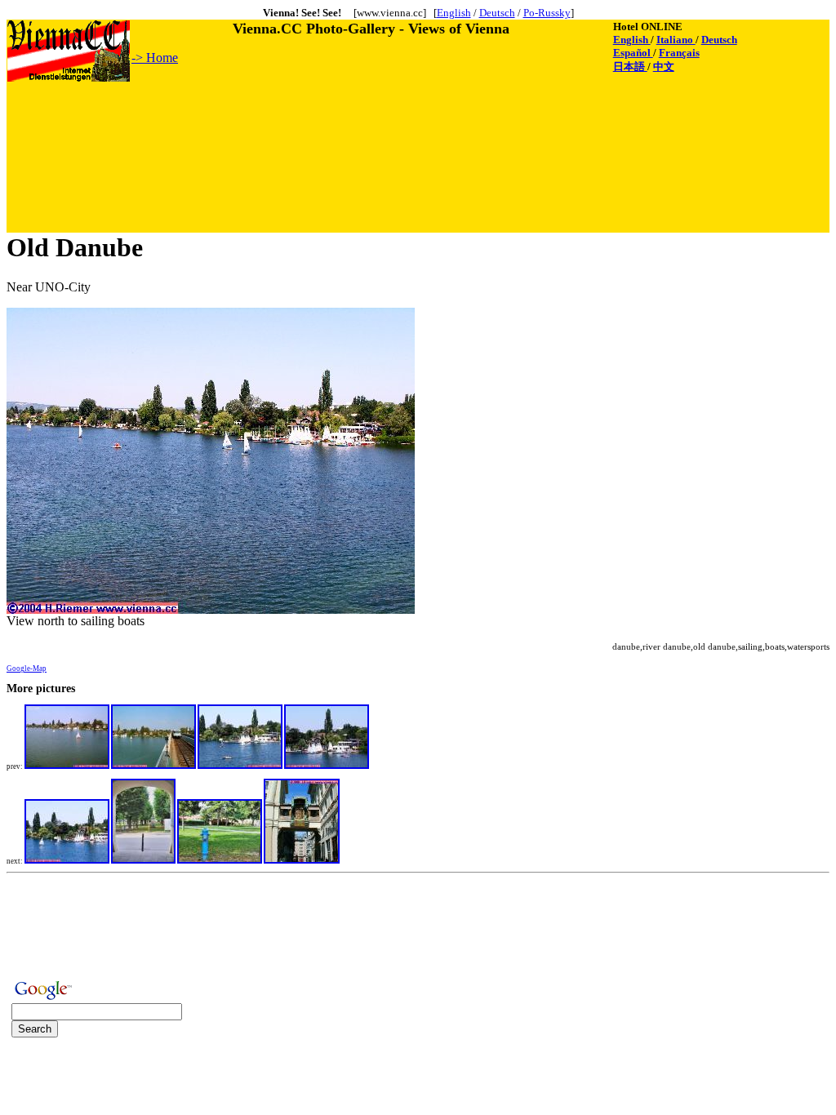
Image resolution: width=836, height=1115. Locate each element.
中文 (663, 66)
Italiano (676, 39)
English (454, 13)
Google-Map (27, 668)
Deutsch (497, 13)
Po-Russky (547, 13)
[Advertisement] (304, 120)
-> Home (154, 57)
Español (633, 53)
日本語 (630, 66)
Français (679, 53)
